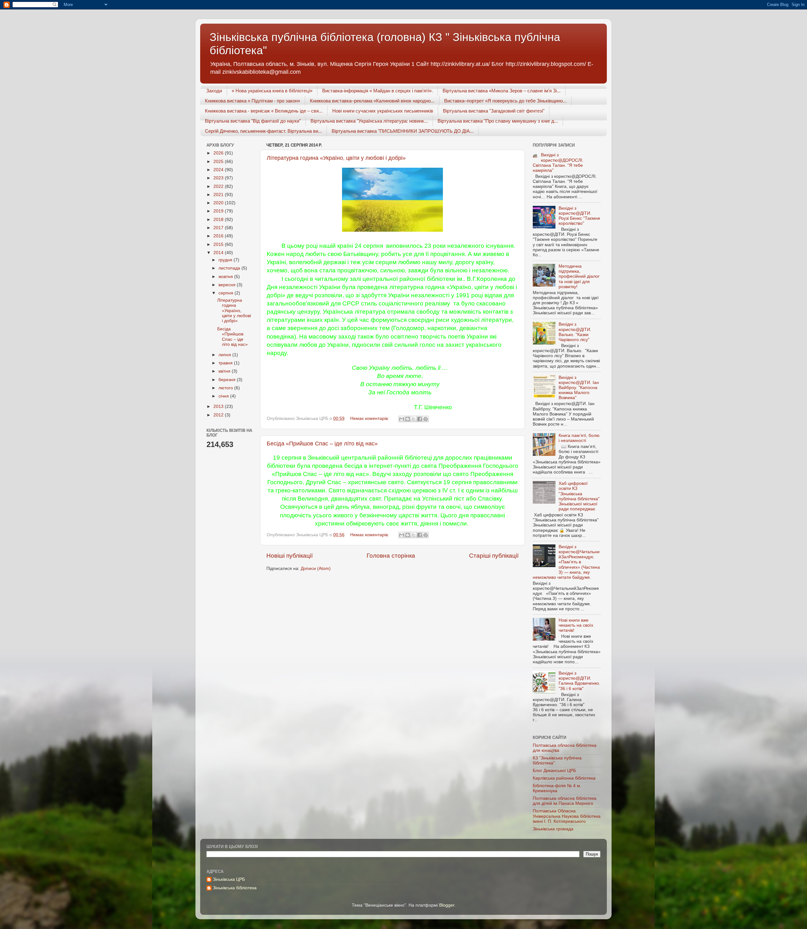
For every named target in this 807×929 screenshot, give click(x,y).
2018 (219, 219)
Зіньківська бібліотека (235, 887)
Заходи (214, 90)
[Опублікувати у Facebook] (419, 419)
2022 (219, 186)
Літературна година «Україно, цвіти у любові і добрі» (336, 158)
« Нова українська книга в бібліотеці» (272, 90)
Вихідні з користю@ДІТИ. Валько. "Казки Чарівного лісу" (575, 332)
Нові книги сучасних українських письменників (382, 110)
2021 (219, 194)
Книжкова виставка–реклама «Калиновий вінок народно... (372, 100)
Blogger (446, 905)
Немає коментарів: (370, 418)
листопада (229, 268)
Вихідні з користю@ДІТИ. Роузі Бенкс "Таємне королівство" (579, 216)
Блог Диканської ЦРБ (554, 770)
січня (224, 396)
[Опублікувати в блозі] (407, 419)
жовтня (226, 276)
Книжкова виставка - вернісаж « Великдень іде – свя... (263, 110)
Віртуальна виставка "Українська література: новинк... (369, 121)
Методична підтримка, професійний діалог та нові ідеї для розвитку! (579, 276)
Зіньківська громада (553, 829)
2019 (219, 211)
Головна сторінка (391, 555)
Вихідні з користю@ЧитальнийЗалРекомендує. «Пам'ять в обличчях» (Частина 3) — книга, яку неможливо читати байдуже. (566, 562)
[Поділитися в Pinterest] (425, 419)
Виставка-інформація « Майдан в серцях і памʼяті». (377, 90)
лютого (226, 388)
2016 (219, 236)
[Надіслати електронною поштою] (401, 419)
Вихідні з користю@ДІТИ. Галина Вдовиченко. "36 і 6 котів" (579, 681)
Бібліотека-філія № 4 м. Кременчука (557, 788)
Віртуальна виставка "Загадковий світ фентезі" (493, 110)
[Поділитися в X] (413, 419)
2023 (219, 178)
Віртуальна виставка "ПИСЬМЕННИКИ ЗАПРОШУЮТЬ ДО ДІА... (402, 131)
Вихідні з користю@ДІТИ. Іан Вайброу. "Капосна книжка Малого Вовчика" (579, 387)
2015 (219, 244)
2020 (219, 202)
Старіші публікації (494, 555)
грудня (226, 260)
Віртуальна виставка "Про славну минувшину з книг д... (498, 121)
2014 (219, 252)
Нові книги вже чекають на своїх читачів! (576, 625)
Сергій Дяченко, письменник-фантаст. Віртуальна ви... (263, 131)
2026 (219, 153)
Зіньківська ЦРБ (229, 879)
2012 (219, 415)
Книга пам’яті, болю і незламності (579, 438)
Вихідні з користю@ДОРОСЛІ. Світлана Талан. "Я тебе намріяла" (558, 163)
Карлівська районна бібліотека (564, 778)
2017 (219, 227)
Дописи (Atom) (316, 568)
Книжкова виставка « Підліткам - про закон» (252, 100)
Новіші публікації (289, 555)
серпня (226, 293)
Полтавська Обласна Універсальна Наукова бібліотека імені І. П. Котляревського (567, 816)
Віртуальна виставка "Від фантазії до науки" (253, 121)
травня (226, 363)
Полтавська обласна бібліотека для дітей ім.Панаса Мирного (564, 801)
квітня (225, 371)
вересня (227, 284)
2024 (219, 169)
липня (225, 354)
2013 (219, 406)
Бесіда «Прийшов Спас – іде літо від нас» (322, 443)
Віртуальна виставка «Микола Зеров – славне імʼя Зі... (501, 90)
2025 (219, 161)
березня (227, 379)
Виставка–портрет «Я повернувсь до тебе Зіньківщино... (505, 100)
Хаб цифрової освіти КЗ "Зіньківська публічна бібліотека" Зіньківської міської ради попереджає (579, 496)
